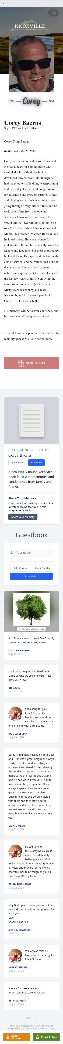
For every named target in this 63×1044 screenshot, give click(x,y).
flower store (43, 338)
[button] (31, 611)
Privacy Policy (21, 1028)
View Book (17, 462)
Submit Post (31, 576)
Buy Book (36, 462)
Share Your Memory (22, 517)
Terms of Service (41, 1028)
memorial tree (46, 333)
